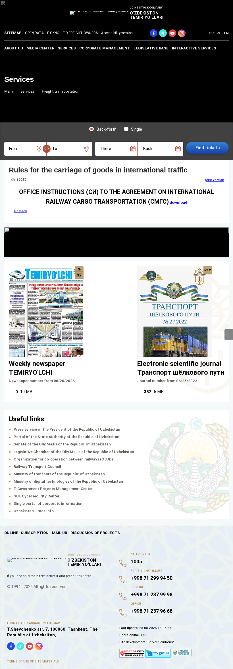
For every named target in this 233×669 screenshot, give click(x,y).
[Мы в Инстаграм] (182, 33)
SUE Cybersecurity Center (36, 496)
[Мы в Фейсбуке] (153, 33)
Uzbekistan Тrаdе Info (34, 511)
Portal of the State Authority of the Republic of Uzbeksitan (66, 437)
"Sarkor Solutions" (160, 642)
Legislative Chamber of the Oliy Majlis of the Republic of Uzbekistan (74, 452)
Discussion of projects (95, 533)
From (13, 148)
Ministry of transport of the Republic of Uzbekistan (59, 474)
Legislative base (151, 48)
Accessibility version (117, 33)
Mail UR (59, 533)
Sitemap (13, 33)
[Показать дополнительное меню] (228, 334)
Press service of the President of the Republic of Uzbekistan (67, 429)
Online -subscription (26, 533)
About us (13, 48)
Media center (40, 48)
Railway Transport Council (37, 466)
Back (147, 148)
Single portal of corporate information (48, 503)
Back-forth (106, 129)
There (105, 148)
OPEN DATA (34, 33)
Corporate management (104, 48)
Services (67, 48)
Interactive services (194, 48)
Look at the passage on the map (33, 623)
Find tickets (207, 147)
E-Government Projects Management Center (53, 489)
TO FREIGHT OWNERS (80, 33)
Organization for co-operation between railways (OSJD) (63, 459)
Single (136, 129)
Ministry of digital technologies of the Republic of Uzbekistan (68, 481)
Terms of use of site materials (33, 661)
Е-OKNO (53, 33)
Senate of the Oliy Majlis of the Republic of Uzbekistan (62, 444)
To (54, 148)
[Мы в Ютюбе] (172, 33)
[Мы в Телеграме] (163, 33)
